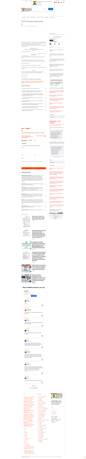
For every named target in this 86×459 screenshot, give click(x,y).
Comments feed (54, 412)
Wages (39, 440)
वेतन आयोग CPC (33, 17)
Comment (23, 147)
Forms (27, 408)
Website (23, 158)
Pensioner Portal (26, 418)
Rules (39, 437)
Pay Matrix (39, 429)
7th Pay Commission (27, 438)
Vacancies (25, 436)
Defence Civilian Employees (42, 408)
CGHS (38, 17)
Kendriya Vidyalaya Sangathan (42, 419)
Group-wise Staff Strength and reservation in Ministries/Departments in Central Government (27, 136)
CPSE (31, 404)
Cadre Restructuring (41, 403)
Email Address (39, 4)
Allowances (39, 397)
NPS (25, 442)
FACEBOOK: (34, 140)
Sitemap (25, 431)
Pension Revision (40, 432)
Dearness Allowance (41, 407)
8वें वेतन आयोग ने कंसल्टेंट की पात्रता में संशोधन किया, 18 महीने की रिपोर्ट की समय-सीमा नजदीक (38, 218)
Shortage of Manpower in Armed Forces (41, 136)
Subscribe (51, 40)
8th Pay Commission (41, 396)
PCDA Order (29, 416)
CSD (41, 17)
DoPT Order (46, 17)
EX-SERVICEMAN (40, 414)
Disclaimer (25, 435)
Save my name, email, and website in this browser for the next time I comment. (32, 161)
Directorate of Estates (41, 411)
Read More (33, 220)
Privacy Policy (26, 439)
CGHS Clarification (27, 400)
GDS (29, 408)
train (27, 426)
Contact (59, 419)
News (28, 17)
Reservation (40, 436)
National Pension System (29, 415)
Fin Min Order (40, 415)
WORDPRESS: (30, 140)
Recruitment (29, 422)
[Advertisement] (34, 35)
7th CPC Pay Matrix (30, 396)
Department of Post (29, 405)
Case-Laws (39, 404)
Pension (39, 430)
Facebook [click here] (33, 82)
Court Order (28, 404)
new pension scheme (41, 425)
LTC (38, 422)
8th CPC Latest (25, 214)
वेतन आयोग (39, 441)
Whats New (24, 17)
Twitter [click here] (27, 82)
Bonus (39, 400)
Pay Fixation (26, 416)
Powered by (51, 41)
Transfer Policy (30, 426)
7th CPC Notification (26, 396)
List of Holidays (52, 17)
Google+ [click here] (39, 82)
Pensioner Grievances (31, 417)
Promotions (26, 421)
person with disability (29, 419)
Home (52, 416)
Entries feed (53, 411)
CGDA (24, 400)
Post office (39, 433)
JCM (39, 418)
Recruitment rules (27, 424)
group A (29, 409)
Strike (26, 426)
